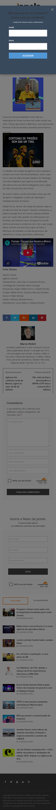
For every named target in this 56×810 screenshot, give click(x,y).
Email (11, 40)
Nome (11, 27)
